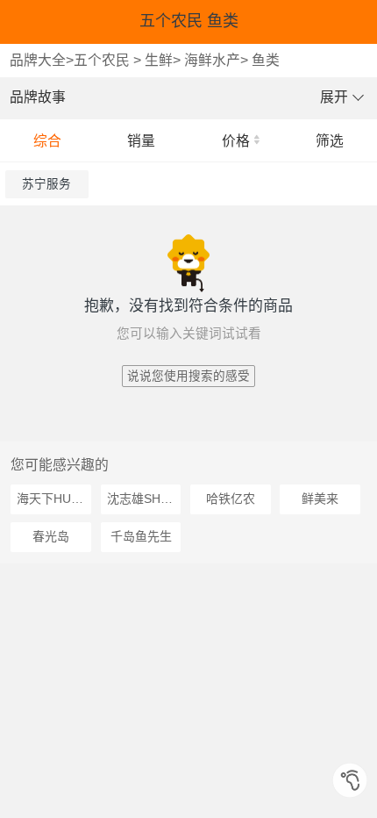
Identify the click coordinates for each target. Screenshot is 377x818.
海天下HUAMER (54, 499)
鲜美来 (320, 499)
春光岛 (50, 536)
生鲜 (159, 60)
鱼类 (266, 60)
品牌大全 (38, 60)
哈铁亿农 (230, 499)
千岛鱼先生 (141, 536)
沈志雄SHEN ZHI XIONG (144, 499)
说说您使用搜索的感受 (188, 376)
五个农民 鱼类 (188, 21)
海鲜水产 (212, 60)
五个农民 (102, 60)
